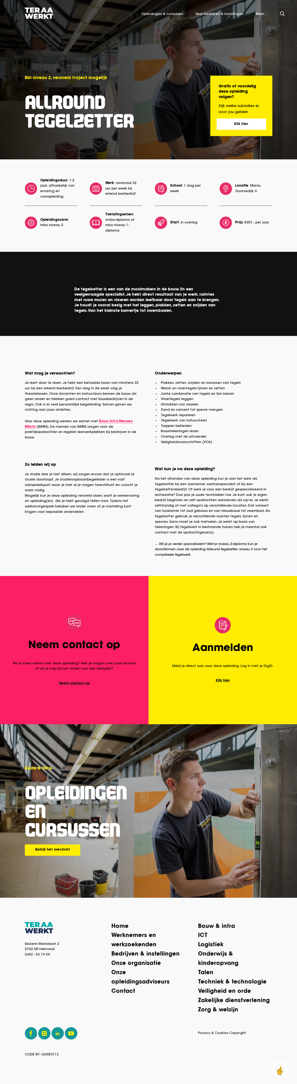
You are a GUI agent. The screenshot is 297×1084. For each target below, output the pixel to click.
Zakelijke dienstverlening (234, 1002)
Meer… (262, 15)
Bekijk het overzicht (52, 851)
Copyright (237, 1034)
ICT (202, 937)
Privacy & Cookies (213, 1034)
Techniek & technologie (232, 984)
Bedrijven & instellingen (145, 956)
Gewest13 (50, 1056)
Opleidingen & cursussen (162, 15)
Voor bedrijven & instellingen (219, 15)
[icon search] (282, 15)
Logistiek (210, 946)
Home (119, 928)
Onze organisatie (136, 965)
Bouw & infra (216, 928)
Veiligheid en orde (224, 993)
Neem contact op (74, 685)
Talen (205, 974)
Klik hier (241, 125)
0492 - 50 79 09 (37, 956)
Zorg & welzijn (218, 1011)
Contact (123, 993)
